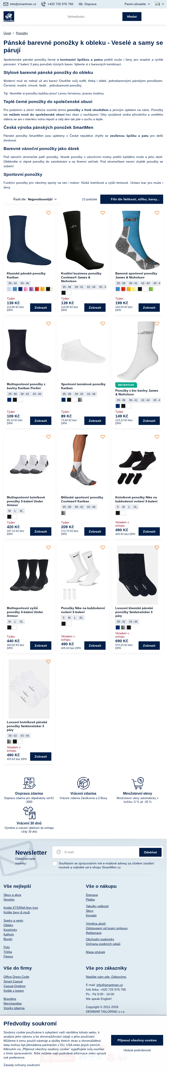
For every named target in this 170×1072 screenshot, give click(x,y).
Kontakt (91, 915)
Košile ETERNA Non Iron (21, 907)
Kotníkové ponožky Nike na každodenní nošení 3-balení (136, 499)
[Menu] (161, 16)
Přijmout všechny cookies (137, 1040)
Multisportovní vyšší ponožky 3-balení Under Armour (25, 612)
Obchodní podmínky (100, 939)
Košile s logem (14, 990)
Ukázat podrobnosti (137, 1050)
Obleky (8, 925)
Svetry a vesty (13, 920)
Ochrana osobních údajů (103, 944)
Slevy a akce (12, 895)
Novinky (9, 899)
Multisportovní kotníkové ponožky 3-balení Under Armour (26, 501)
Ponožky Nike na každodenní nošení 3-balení (83, 610)
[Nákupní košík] (150, 16)
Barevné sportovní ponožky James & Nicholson (136, 275)
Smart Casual (13, 981)
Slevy (89, 910)
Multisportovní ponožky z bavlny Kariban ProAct (26, 386)
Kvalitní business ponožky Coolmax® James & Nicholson (81, 277)
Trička (8, 952)
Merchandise (13, 1003)
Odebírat (150, 852)
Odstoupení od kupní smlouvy (107, 928)
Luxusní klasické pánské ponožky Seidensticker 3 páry (134, 612)
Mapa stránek (95, 952)
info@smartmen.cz (110, 985)
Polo (7, 947)
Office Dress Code (16, 976)
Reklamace (94, 933)
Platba (90, 899)
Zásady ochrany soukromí (22, 1065)
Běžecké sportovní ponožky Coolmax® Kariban (82, 499)
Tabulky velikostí (97, 906)
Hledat (132, 16)
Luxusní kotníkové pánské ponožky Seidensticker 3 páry (27, 726)
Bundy (8, 939)
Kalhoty (9, 934)
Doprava (92, 895)
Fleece (8, 956)
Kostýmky (10, 929)
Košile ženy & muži (17, 912)
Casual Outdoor (15, 986)
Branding (10, 999)
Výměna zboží (96, 923)
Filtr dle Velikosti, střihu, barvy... (134, 199)
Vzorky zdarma (14, 1008)
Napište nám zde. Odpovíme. (106, 976)
